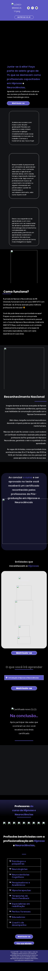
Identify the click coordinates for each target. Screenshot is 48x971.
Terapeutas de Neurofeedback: (21, 897)
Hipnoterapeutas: (21, 890)
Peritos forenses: (21, 911)
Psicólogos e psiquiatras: (19, 862)
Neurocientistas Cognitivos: (20, 875)
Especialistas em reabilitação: (21, 905)
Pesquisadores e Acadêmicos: (21, 883)
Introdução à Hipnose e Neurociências (23, 678)
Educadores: (18, 917)
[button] (24, 677)
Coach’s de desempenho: (19, 923)
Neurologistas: (20, 869)
